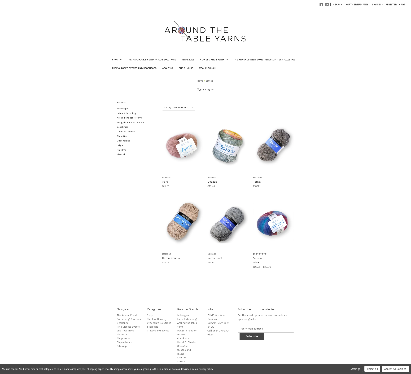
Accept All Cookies (395, 369)
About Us (167, 68)
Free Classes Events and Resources (134, 68)
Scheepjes (122, 108)
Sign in (376, 4)
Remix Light (214, 258)
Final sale (188, 59)
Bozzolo (212, 181)
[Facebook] (321, 4)
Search (337, 4)
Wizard (257, 262)
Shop (115, 59)
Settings (355, 369)
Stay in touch (207, 68)
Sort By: (167, 107)
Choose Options (182, 150)
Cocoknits (122, 126)
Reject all (372, 369)
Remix (257, 181)
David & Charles (126, 131)
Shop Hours (186, 68)
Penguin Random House (130, 122)
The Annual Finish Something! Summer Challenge (264, 59)
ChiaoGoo (122, 136)
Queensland (123, 140)
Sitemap (122, 346)
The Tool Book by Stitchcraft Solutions (151, 59)
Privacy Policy (206, 368)
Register (391, 4)
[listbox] (184, 107)
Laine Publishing (126, 113)
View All (121, 154)
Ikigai (120, 145)
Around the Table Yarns (130, 117)
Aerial (165, 181)
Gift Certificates (357, 4)
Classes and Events (212, 59)
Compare (181, 143)
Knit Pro (121, 149)
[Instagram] (327, 4)
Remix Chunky (171, 258)
